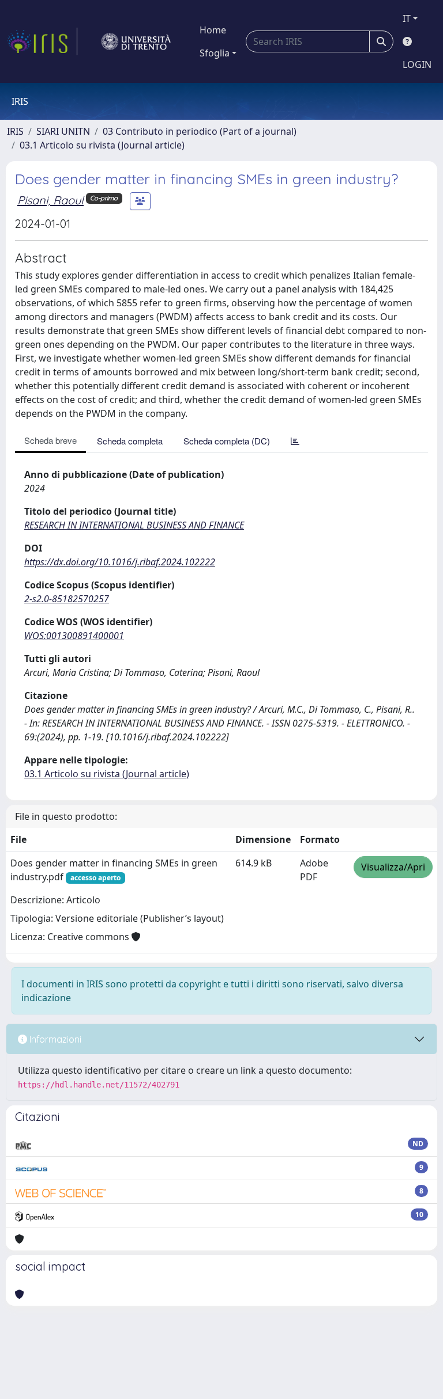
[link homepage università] (136, 41)
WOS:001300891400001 (74, 635)
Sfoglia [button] (215, 53)
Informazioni (54, 1039)
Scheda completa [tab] (130, 441)
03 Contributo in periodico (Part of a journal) (199, 131)
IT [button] (407, 18)
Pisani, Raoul (50, 200)
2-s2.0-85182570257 (66, 598)
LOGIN (417, 64)
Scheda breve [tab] (50, 440)
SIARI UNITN (63, 131)
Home (213, 30)
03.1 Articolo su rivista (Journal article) (102, 145)
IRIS (15, 131)
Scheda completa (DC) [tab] (226, 441)
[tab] (295, 440)
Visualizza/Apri (393, 867)
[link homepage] (42, 41)
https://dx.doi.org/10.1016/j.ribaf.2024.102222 (119, 562)
